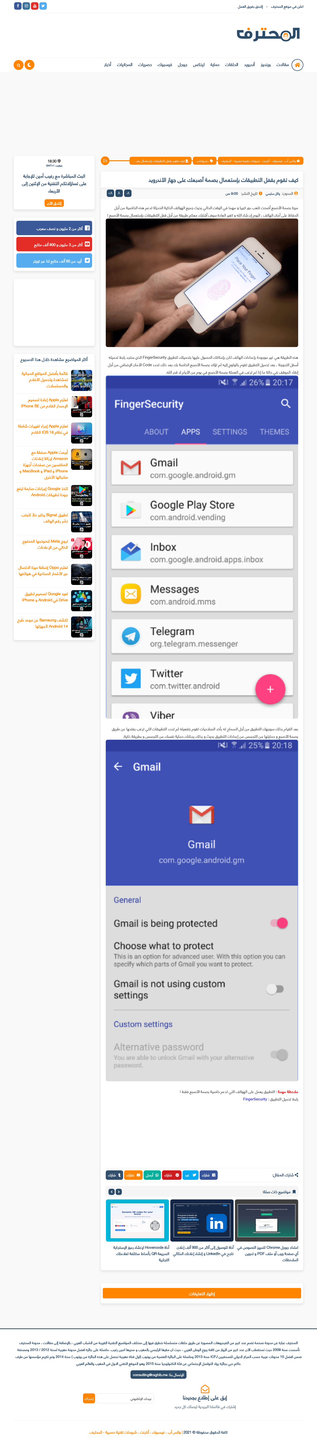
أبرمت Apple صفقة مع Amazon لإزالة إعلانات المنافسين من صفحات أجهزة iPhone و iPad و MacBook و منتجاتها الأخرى (44, 464)
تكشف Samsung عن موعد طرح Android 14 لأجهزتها (42, 622)
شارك (206, 1175)
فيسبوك (165, 64)
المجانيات (124, 64)
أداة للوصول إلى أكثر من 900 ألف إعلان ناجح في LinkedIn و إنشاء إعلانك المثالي (203, 1250)
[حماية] (51, 6)
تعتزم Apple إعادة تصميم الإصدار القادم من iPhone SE (44, 402)
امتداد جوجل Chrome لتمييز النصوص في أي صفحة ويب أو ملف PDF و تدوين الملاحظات (267, 1253)
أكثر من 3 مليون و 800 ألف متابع (58, 244)
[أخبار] (102, 6)
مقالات (283, 64)
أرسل (149, 1175)
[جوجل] (68, 6)
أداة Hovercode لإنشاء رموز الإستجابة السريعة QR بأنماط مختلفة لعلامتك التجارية (141, 1253)
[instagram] (26, 6)
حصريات (145, 64)
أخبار (107, 64)
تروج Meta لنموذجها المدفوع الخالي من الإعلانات (45, 543)
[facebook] (18, 6)
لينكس (199, 64)
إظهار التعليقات (202, 1293)
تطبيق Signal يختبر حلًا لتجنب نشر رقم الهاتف (45, 517)
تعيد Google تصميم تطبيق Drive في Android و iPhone (45, 596)
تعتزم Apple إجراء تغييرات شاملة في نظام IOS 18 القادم (43, 428)
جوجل (182, 64)
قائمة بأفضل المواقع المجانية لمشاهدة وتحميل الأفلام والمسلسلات (45, 379)
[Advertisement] (158, 111)
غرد (187, 1175)
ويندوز (266, 64)
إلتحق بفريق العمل (250, 6)
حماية (215, 64)
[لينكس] (60, 6)
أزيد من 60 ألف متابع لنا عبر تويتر (57, 261)
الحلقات (231, 64)
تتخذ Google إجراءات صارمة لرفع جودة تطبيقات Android (42, 491)
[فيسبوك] (76, 6)
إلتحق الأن (54, 203)
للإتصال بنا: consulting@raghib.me (158, 1374)
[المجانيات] (93, 6)
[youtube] (34, 6)
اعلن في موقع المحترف (287, 6)
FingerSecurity (255, 1098)
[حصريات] (85, 6)
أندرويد (249, 64)
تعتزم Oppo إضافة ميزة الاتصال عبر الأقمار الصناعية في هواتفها (43, 570)
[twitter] (43, 6)
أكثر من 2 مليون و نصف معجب (59, 228)
